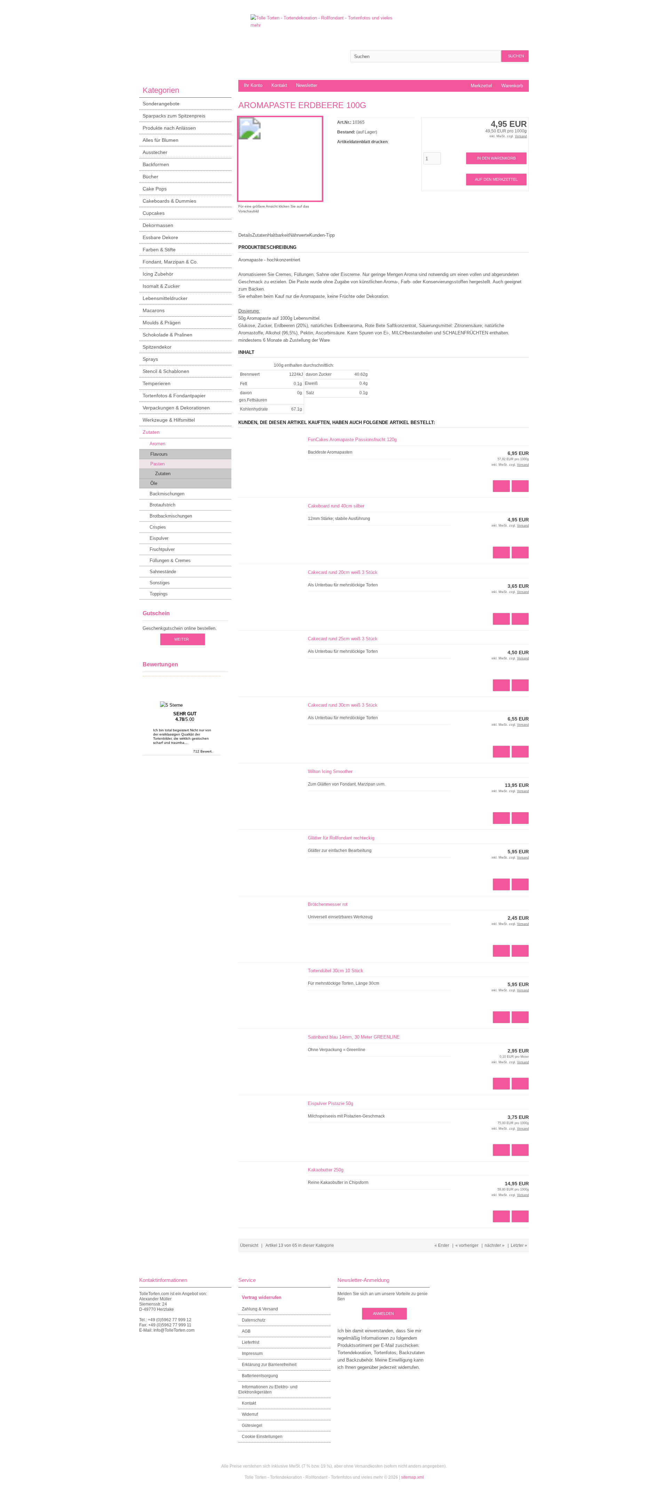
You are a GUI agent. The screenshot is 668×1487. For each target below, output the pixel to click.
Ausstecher (155, 152)
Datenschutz (253, 1320)
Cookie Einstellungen (262, 1436)
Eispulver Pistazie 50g (330, 1103)
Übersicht (249, 1245)
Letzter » (519, 1245)
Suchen (515, 56)
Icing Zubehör (158, 274)
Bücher (150, 176)
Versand (521, 136)
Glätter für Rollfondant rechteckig (341, 837)
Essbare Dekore (160, 237)
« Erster (442, 1245)
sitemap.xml (412, 1477)
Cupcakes (154, 213)
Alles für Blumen (160, 140)
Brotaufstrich (162, 504)
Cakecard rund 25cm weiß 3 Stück (342, 638)
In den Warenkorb (496, 158)
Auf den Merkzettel (496, 179)
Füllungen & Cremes (170, 560)
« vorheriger (466, 1245)
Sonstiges (160, 582)
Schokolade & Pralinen (167, 335)
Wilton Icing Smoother (330, 771)
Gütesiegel (252, 1425)
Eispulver (159, 538)
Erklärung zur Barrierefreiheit (269, 1364)
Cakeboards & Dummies (169, 201)
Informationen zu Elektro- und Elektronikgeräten (267, 1389)
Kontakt (279, 85)
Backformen (156, 164)
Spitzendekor (157, 347)
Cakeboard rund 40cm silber (336, 506)
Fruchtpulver (162, 549)
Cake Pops (155, 189)
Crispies (158, 527)
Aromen (157, 443)
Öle (153, 483)
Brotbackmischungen (171, 516)
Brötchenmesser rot (328, 904)
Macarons (154, 310)
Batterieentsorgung (260, 1375)
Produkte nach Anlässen (169, 128)
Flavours (159, 454)
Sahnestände (163, 571)
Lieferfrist (250, 1342)
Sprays (150, 359)
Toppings (159, 593)
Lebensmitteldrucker (165, 298)
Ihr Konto (253, 85)
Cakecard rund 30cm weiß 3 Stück (342, 705)
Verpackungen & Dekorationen (176, 408)
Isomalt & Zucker (161, 286)
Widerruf (250, 1414)
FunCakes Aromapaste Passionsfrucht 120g (352, 439)
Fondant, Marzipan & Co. (170, 262)
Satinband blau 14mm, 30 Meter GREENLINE (354, 1037)
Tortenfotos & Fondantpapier (174, 395)
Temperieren (156, 383)
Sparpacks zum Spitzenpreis (174, 116)
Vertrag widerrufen (261, 1297)
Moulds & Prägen (162, 322)
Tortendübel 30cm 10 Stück (335, 970)
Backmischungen (167, 493)
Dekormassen (158, 225)
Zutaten (151, 432)
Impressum (252, 1353)
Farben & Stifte (159, 249)
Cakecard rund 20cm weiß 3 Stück (342, 572)
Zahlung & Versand (260, 1309)
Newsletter (306, 85)
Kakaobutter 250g (325, 1169)
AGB (246, 1331)
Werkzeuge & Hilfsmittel (169, 420)
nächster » (494, 1245)
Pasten (157, 463)
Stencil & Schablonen (166, 371)
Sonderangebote (161, 103)
